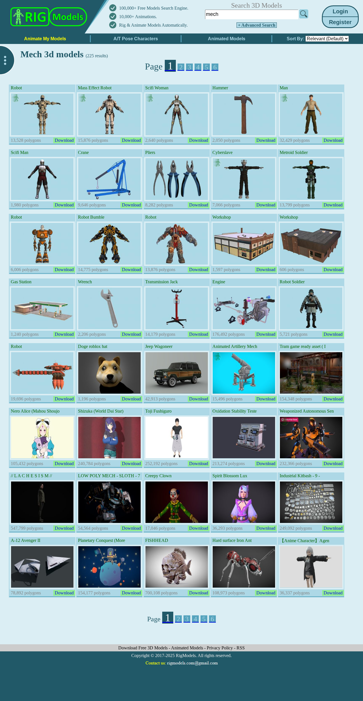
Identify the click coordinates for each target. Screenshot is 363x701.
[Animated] (15, 98)
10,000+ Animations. (138, 16)
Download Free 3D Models (143, 647)
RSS (241, 647)
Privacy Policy (220, 647)
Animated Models (187, 647)
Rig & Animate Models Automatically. (153, 25)
